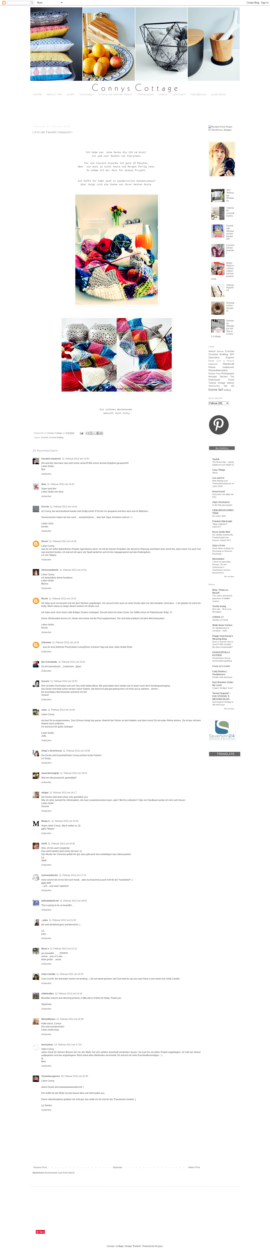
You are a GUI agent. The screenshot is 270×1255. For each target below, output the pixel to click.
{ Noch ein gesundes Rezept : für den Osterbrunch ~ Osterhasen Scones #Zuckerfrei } (221, 567)
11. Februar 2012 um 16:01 (73, 773)
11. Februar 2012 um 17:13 (72, 875)
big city (229, 386)
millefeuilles (47, 993)
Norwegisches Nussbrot (230, 307)
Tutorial (212, 383)
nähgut (44, 792)
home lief (215, 390)
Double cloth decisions (222, 677)
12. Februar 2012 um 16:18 (68, 993)
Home (37, 95)
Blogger (159, 1246)
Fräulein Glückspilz (222, 521)
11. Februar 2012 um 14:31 (73, 570)
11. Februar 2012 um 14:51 (65, 642)
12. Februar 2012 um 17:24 (68, 1044)
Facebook (198, 95)
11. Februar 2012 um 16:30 (64, 821)
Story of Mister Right (115, 95)
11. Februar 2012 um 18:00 (73, 900)
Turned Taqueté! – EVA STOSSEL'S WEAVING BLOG (221, 696)
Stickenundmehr (50, 570)
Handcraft (228, 363)
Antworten (46, 474)
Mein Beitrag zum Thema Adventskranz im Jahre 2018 (223, 483)
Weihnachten (214, 386)
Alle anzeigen (229, 576)
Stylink (215, 459)
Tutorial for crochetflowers (230, 212)
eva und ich (218, 478)
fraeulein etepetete (51, 458)
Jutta (44, 710)
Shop (70, 95)
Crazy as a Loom (221, 666)
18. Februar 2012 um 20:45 (74, 1076)
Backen (220, 351)
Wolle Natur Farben (222, 625)
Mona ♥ (45, 948)
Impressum (145, 95)
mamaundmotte (49, 875)
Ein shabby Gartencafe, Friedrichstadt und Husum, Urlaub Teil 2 (222, 537)
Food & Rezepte (225, 361)
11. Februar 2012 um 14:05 (75, 458)
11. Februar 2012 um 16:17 (63, 792)
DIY (232, 354)
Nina (43, 484)
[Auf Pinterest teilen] (101, 433)
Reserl (44, 541)
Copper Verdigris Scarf (222, 688)
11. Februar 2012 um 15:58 (76, 750)
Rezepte (212, 376)
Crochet (44, 437)
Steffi (44, 843)
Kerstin (45, 506)
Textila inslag (219, 606)
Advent (211, 351)
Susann (45, 681)
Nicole (44, 598)
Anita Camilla (48, 974)
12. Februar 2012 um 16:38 (70, 1019)
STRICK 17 (218, 617)
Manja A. (45, 821)
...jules (44, 920)
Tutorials (86, 95)
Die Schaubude (49, 662)
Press (163, 95)
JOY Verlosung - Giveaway (230, 195)
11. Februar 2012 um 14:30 (62, 541)
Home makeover (221, 367)
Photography (227, 373)
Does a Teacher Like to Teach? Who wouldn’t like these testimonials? (222, 644)
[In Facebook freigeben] (98, 433)
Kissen (211, 373)
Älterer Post (194, 1167)
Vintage (221, 383)
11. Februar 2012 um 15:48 (61, 710)
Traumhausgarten (50, 1076)
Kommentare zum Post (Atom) (60, 1172)
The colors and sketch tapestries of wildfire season (222, 598)
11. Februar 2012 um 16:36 (61, 843)
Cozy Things (218, 470)
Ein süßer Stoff (219, 516)
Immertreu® (218, 491)
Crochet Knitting (56, 437)
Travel (231, 380)
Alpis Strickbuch (221, 502)
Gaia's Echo (218, 545)
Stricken (224, 376)
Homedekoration (218, 370)
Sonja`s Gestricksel (51, 750)
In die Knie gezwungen (222, 505)
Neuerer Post (40, 1167)
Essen (211, 361)
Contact (179, 95)
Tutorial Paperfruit (230, 288)
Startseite (117, 1167)
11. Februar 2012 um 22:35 (69, 974)
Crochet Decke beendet (230, 249)
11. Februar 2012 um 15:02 (71, 662)
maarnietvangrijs (50, 773)
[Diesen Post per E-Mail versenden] (87, 433)
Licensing (218, 95)
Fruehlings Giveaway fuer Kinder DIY (230, 232)
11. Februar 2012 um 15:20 (63, 681)
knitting (227, 390)
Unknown (46, 642)
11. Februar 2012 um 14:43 (62, 598)
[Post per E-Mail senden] (81, 433)
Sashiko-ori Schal (220, 620)
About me (54, 95)
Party (218, 373)
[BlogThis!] (91, 433)
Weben (230, 383)
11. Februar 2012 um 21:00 (62, 920)
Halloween (213, 364)
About (214, 473)
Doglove (230, 357)
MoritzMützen (48, 1019)
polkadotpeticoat (50, 900)
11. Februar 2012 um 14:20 (60, 484)
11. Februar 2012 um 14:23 (63, 506)
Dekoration (213, 357)
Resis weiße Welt (221, 532)
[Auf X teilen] (94, 433)
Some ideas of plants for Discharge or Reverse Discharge (223, 551)
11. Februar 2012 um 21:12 (63, 948)
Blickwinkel (218, 559)
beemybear (47, 1044)
